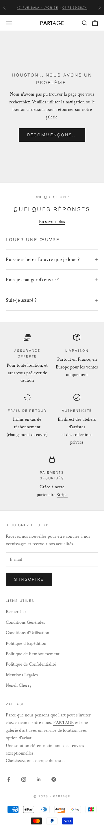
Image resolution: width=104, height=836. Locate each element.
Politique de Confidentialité (31, 664)
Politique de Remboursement (33, 654)
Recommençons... (52, 134)
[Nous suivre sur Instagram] (24, 779)
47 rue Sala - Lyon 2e (37, 7)
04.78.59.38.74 (74, 7)
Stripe (62, 495)
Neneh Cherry (18, 685)
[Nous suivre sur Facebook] (9, 779)
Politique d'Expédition (26, 644)
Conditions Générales (25, 622)
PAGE (63, 723)
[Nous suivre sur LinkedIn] (39, 779)
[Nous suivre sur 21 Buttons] (54, 779)
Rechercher (16, 612)
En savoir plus (52, 222)
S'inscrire (29, 579)
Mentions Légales (22, 675)
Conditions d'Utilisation (27, 633)
